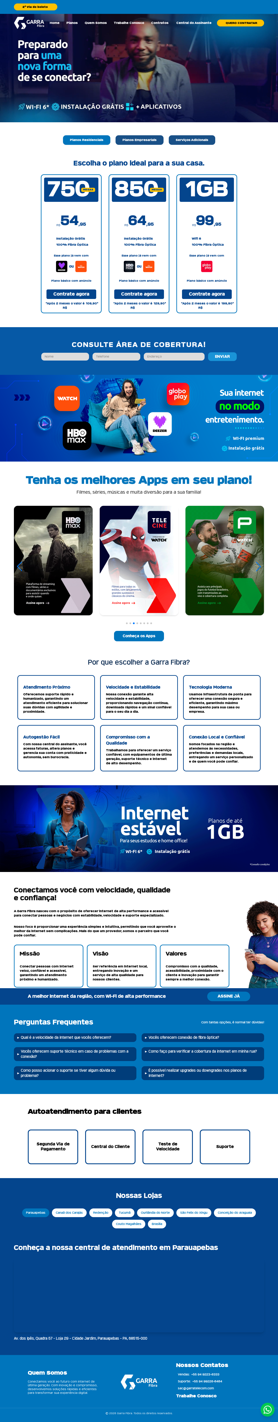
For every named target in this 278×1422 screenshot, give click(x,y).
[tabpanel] (139, 236)
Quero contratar (241, 23)
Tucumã (125, 1212)
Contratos (160, 22)
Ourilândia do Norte (155, 1212)
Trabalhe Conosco (129, 22)
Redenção (100, 1212)
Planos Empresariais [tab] (139, 140)
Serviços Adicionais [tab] (192, 140)
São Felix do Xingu (193, 1212)
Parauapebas (35, 1212)
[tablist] (139, 140)
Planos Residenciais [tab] (86, 140)
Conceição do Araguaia (235, 1212)
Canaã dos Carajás (69, 1212)
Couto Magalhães (128, 1224)
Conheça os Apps (139, 636)
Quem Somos (96, 22)
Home (55, 22)
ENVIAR (222, 356)
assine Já (229, 996)
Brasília (157, 1224)
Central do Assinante (194, 22)
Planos (72, 22)
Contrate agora (71, 294)
